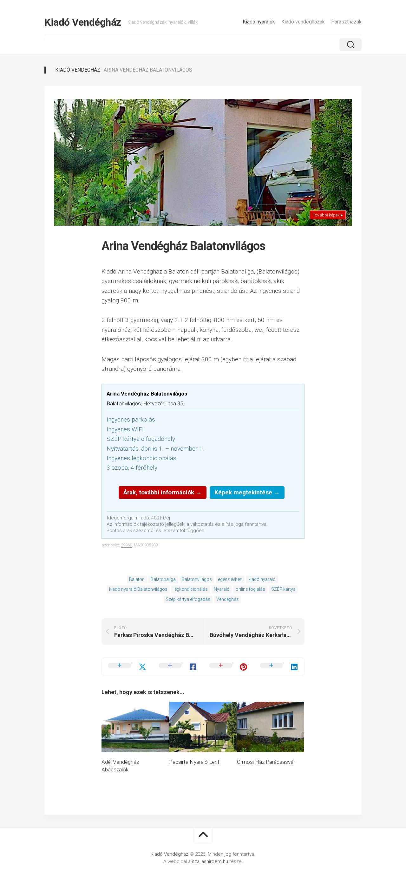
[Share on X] (127, 667)
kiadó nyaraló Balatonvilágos (138, 589)
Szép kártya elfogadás (188, 599)
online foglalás (250, 589)
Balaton (137, 579)
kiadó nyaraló (262, 579)
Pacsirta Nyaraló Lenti (194, 762)
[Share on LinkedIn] (279, 667)
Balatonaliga (163, 579)
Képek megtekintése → (247, 492)
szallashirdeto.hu (210, 861)
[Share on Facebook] (178, 667)
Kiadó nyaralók (259, 22)
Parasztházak (346, 22)
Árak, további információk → (162, 492)
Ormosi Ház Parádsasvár (266, 762)
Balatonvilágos (197, 579)
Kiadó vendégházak (303, 22)
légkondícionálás (191, 589)
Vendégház (227, 599)
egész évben (230, 579)
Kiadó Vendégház (82, 22)
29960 (126, 545)
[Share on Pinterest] (228, 667)
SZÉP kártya (283, 589)
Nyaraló (222, 589)
